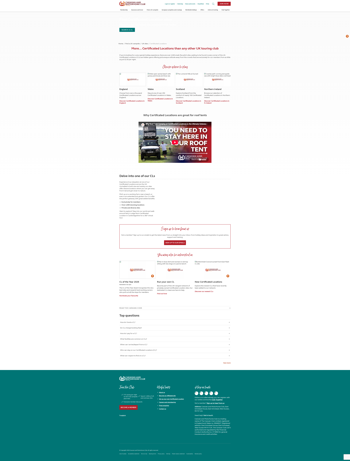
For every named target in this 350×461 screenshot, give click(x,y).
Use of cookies (122, 453)
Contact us (162, 409)
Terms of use (144, 453)
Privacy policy (161, 453)
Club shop (180, 4)
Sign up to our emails (175, 243)
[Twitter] (206, 393)
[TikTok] (216, 393)
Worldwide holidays (191, 10)
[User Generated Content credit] (347, 36)
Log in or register (170, 4)
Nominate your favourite (128, 296)
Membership (124, 10)
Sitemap (168, 453)
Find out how (162, 294)
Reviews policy (198, 453)
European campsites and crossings (172, 10)
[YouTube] (211, 393)
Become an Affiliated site (167, 396)
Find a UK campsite (152, 10)
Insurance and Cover (137, 10)
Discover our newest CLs (204, 291)
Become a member (128, 407)
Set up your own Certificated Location (171, 399)
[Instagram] (201, 393)
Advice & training (213, 10)
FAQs (207, 4)
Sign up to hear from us (215, 403)
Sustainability (189, 453)
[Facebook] (196, 393)
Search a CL (127, 30)
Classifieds (201, 4)
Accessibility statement (133, 453)
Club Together (225, 10)
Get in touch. (208, 415)
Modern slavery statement (178, 453)
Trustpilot (122, 415)
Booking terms (152, 453)
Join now (224, 4)
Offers (202, 10)
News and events (190, 4)
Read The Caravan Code (130, 308)
